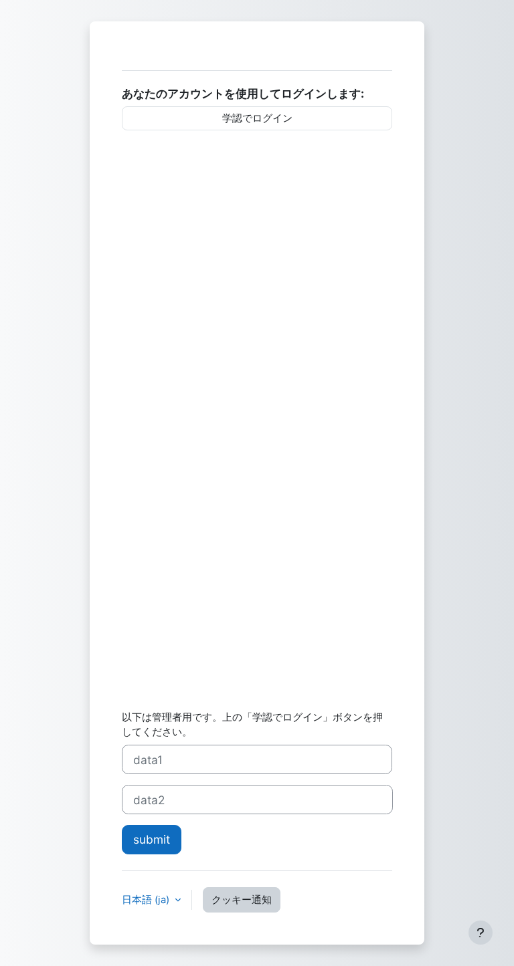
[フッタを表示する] (480, 933)
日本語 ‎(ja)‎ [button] (147, 900)
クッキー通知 (241, 900)
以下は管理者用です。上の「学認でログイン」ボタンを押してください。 (252, 724)
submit (151, 839)
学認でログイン (257, 118)
